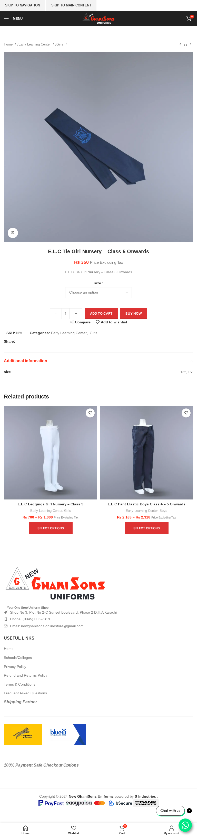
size (97, 283)
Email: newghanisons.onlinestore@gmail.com (47, 626)
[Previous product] (180, 44)
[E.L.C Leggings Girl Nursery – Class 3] (50, 452)
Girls (60, 44)
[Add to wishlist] (90, 412)
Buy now (133, 313)
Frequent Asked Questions (25, 693)
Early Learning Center (35, 44)
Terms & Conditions (19, 684)
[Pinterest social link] (37, 341)
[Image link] (55, 583)
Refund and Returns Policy (25, 675)
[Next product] (190, 44)
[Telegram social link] (53, 341)
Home (9, 44)
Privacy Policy (15, 667)
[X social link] (29, 341)
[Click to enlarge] (13, 233)
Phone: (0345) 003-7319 (30, 619)
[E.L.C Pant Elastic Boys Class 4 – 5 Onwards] (146, 452)
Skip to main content (71, 5)
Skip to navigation (22, 5)
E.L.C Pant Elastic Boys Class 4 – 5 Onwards (146, 504)
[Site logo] (98, 18)
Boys (163, 511)
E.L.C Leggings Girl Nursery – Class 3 (50, 504)
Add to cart (101, 313)
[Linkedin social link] (45, 341)
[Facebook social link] (20, 341)
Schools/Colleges (18, 658)
